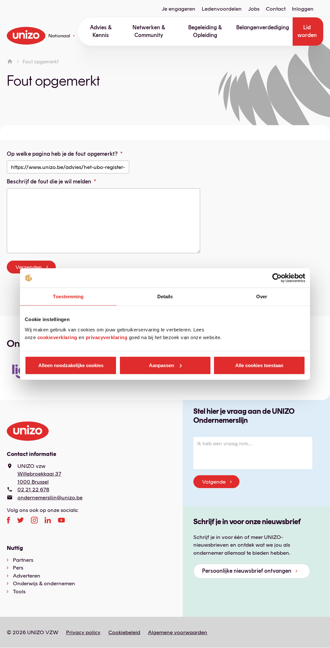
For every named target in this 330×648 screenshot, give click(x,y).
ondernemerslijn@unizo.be (49, 497)
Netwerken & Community (148, 31)
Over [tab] (261, 296)
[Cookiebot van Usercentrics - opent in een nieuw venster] (277, 278)
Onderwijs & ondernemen (44, 583)
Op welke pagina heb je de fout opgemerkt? (62, 154)
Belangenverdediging (262, 27)
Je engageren (178, 9)
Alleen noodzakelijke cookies (70, 365)
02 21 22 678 (33, 489)
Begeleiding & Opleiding (205, 31)
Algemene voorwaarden (177, 632)
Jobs (253, 9)
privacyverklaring (107, 337)
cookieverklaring (57, 337)
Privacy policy (83, 632)
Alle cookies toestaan (259, 365)
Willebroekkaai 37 (39, 473)
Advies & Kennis (101, 31)
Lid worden (307, 31)
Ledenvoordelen (222, 9)
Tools (19, 591)
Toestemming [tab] (68, 296)
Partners (23, 560)
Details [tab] (165, 296)
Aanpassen (161, 365)
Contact (276, 9)
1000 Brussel (33, 481)
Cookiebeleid (124, 632)
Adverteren (26, 575)
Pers (18, 567)
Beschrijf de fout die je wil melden (49, 181)
